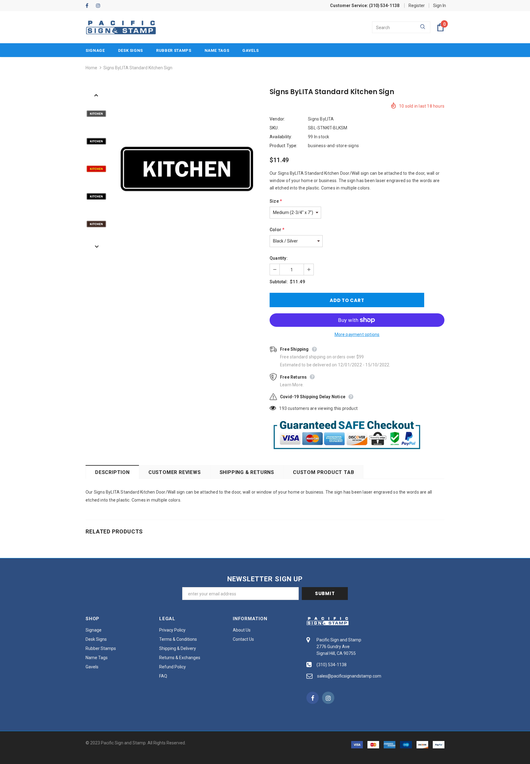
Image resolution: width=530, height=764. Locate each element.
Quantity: (279, 258)
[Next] (96, 246)
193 (283, 408)
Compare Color (240, 200)
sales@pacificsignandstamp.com (349, 676)
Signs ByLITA (321, 119)
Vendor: (277, 119)
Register (417, 5)
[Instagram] (100, 6)
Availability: (281, 136)
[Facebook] (89, 6)
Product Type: (284, 145)
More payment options (357, 334)
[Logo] (121, 27)
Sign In (439, 5)
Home (91, 67)
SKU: (274, 127)
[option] (186, 168)
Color (277, 229)
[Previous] (96, 94)
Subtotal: (279, 281)
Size (276, 201)
